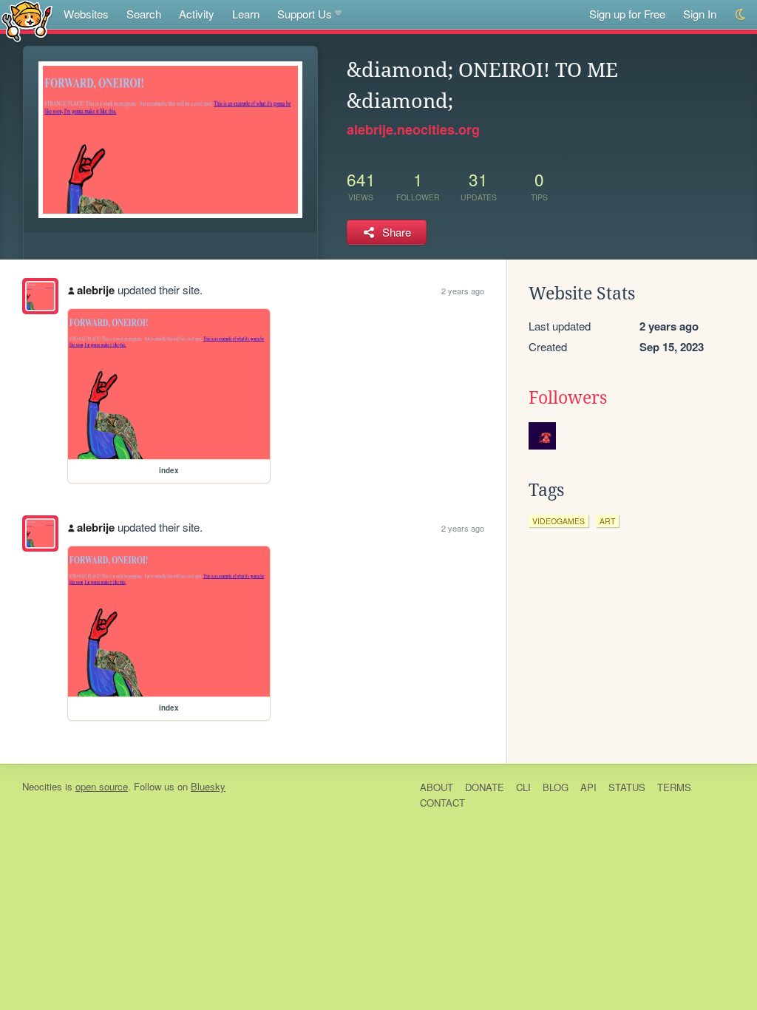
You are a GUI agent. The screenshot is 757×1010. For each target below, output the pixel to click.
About (436, 787)
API (588, 787)
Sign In (699, 13)
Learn (245, 13)
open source (101, 786)
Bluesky (208, 786)
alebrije (96, 290)
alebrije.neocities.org (413, 129)
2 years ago (462, 290)
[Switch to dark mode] (741, 14)
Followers (568, 397)
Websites (86, 13)
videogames (558, 520)
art (607, 520)
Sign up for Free (627, 13)
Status (626, 787)
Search (143, 13)
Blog (555, 787)
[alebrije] (40, 296)
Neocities (42, 786)
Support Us (304, 13)
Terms (674, 787)
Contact (442, 803)
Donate (484, 787)
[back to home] (27, 20)
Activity (196, 13)
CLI (523, 787)
